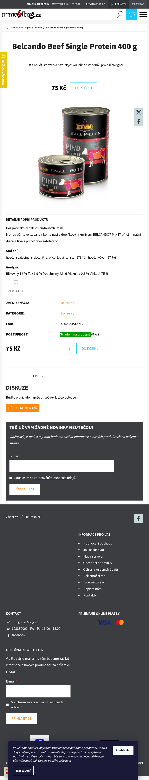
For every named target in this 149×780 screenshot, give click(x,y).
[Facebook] (138, 121)
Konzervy (67, 313)
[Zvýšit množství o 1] (73, 346)
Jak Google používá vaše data (52, 761)
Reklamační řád (94, 576)
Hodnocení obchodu (97, 543)
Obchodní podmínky (97, 562)
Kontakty (90, 595)
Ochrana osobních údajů (100, 569)
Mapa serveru (93, 556)
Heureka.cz (33, 517)
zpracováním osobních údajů (54, 477)
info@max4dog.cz (25, 622)
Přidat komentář (22, 408)
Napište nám (92, 589)
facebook (18, 635)
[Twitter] (138, 112)
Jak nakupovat (93, 549)
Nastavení (23, 771)
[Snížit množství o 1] (73, 351)
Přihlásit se (25, 489)
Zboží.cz (12, 517)
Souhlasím (123, 750)
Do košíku (83, 88)
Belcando (67, 302)
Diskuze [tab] (39, 376)
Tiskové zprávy (94, 582)
